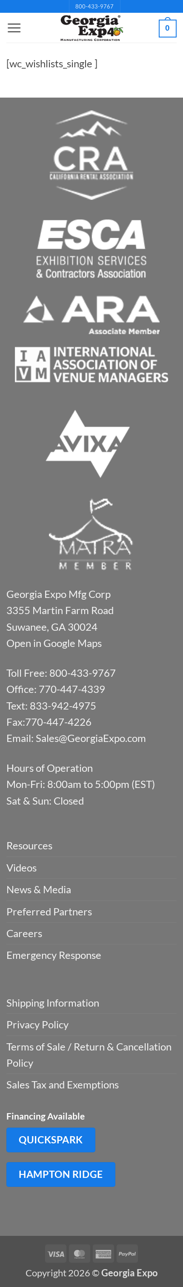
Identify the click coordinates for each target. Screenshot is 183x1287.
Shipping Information (52, 1002)
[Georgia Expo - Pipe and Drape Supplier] (91, 28)
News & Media (38, 889)
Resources (29, 845)
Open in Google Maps (54, 643)
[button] (14, 28)
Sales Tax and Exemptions (62, 1084)
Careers (24, 933)
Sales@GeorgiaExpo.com (91, 738)
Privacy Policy (37, 1024)
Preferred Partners (49, 911)
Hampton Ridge (61, 1174)
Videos (21, 867)
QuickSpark (51, 1140)
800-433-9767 (94, 6)
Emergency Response (53, 955)
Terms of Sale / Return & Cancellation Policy (89, 1054)
